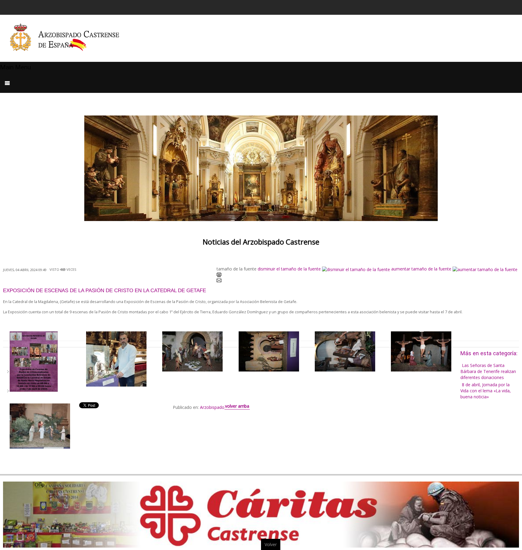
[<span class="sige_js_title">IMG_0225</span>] (269, 351)
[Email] (219, 281)
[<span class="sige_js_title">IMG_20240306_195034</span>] (40, 425)
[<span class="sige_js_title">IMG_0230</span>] (421, 351)
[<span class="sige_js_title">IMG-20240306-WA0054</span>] (116, 359)
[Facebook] (471, 6)
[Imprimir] (219, 275)
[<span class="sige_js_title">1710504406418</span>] (34, 361)
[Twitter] (482, 6)
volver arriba (237, 406)
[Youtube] (494, 6)
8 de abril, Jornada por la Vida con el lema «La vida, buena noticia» (485, 391)
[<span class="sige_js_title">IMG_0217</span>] (192, 351)
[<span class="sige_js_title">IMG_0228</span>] (345, 351)
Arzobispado (212, 407)
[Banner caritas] (261, 514)
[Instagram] (505, 6)
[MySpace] (516, 6)
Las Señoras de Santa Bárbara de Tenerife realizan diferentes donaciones (488, 371)
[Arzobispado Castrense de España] (70, 38)
